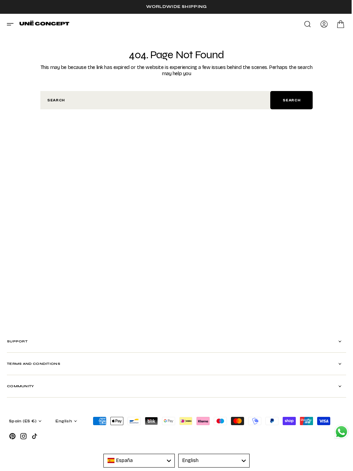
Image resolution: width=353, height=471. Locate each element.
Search (289, 100)
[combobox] (153, 100)
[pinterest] (12, 436)
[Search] (302, 24)
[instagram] (23, 436)
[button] (12, 24)
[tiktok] (34, 436)
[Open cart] (335, 24)
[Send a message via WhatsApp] (336, 432)
